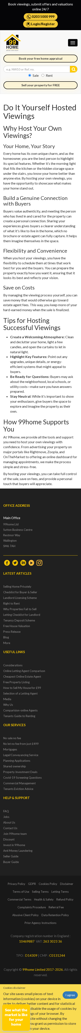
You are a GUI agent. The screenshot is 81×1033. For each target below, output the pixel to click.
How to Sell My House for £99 (22, 688)
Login (35, 24)
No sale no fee (12, 738)
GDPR (32, 884)
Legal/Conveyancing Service (20, 755)
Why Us (8, 704)
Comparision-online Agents (20, 710)
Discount (8, 839)
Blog (6, 637)
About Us (9, 822)
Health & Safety (44, 899)
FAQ (6, 811)
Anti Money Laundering (17, 850)
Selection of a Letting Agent (20, 693)
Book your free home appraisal (40, 58)
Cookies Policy (48, 884)
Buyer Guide (11, 862)
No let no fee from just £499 (21, 743)
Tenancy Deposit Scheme (19, 620)
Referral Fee (56, 907)
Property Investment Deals (20, 772)
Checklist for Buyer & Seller (20, 592)
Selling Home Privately (17, 586)
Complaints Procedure (31, 907)
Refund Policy (64, 899)
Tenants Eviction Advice (18, 789)
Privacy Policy (16, 884)
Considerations (12, 665)
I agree (70, 995)
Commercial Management (19, 783)
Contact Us (10, 828)
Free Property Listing (16, 682)
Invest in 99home (14, 845)
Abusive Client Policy (25, 915)
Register (48, 24)
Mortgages (10, 749)
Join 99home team (15, 833)
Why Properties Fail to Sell (20, 609)
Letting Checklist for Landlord (21, 614)
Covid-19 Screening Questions (22, 777)
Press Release (12, 631)
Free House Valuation (16, 626)
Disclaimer (66, 884)
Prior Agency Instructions (40, 923)
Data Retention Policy (55, 915)
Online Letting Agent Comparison (24, 671)
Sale (36, 75)
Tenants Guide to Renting (19, 716)
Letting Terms (60, 891)
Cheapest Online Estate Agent (22, 676)
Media (7, 699)
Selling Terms (40, 891)
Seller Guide (10, 856)
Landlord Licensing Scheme (20, 598)
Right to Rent (11, 603)
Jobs (6, 817)
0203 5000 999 (42, 16)
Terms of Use (21, 891)
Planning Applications (16, 760)
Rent (49, 75)
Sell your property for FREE (40, 85)
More (6, 643)
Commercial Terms (19, 899)
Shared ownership (14, 766)
